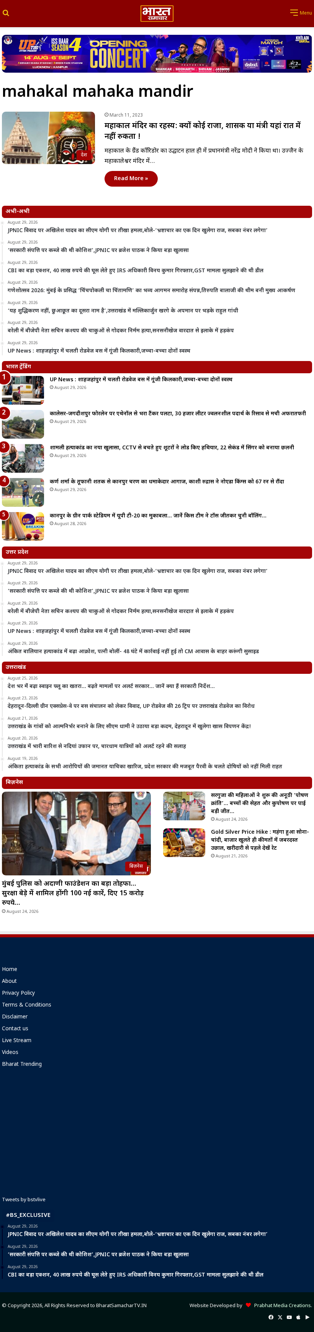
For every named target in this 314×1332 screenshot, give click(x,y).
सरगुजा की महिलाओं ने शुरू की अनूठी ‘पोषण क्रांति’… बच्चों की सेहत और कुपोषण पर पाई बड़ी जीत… (259, 803)
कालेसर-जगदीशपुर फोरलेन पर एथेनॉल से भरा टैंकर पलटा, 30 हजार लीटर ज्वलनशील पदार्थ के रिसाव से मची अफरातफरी (178, 414)
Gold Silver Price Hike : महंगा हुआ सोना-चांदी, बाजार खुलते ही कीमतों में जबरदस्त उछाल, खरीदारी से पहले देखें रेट (260, 840)
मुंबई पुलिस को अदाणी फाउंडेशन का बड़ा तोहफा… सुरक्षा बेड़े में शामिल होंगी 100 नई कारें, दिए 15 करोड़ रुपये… (73, 894)
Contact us (15, 1029)
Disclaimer (15, 1017)
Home (9, 969)
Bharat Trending (22, 1064)
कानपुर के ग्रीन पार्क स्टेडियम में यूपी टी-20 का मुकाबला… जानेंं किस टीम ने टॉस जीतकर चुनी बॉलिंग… (158, 516)
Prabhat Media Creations (281, 1306)
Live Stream (16, 1041)
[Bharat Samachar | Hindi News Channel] (157, 13)
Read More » (131, 178)
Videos (10, 1052)
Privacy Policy (18, 993)
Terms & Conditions (26, 1005)
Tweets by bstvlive (24, 1200)
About (9, 981)
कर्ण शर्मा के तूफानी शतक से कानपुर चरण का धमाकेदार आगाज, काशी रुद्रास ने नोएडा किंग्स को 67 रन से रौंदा (167, 482)
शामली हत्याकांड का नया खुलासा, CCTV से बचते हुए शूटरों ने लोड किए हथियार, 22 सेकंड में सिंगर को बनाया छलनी (172, 448)
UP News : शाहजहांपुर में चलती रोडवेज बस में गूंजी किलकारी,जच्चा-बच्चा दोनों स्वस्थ (141, 380)
